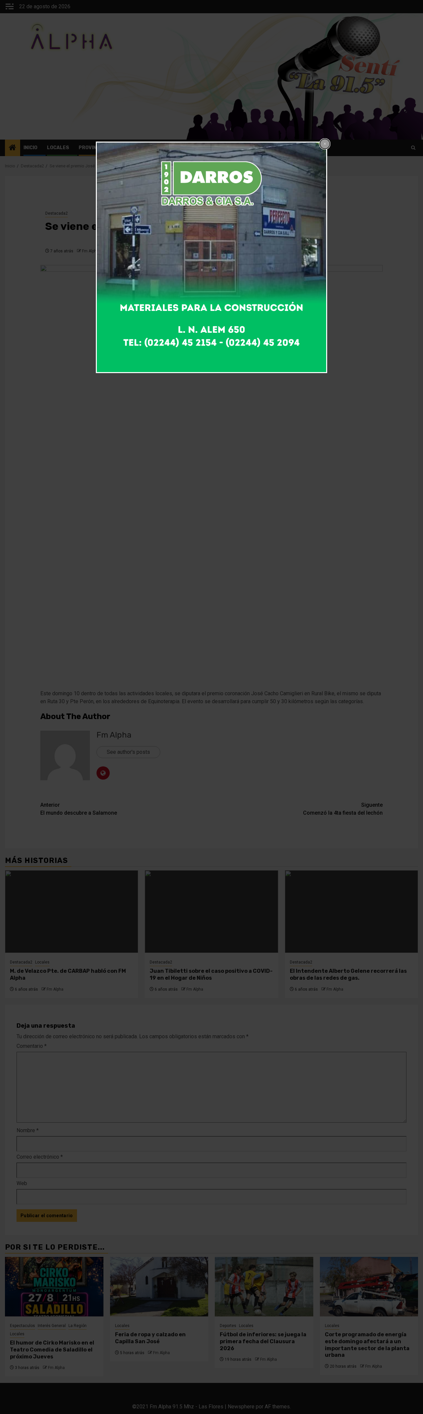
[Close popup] (325, 144)
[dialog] (211, 257)
